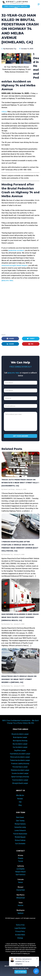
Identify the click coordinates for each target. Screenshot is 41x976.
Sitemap (20, 938)
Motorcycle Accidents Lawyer (20, 757)
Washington (20, 910)
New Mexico (20, 895)
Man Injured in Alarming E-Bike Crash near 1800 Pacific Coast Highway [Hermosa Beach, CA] (20, 617)
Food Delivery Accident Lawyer (20, 754)
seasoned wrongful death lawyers (14, 265)
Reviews (20, 799)
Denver (20, 882)
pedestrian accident (16, 250)
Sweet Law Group (9, 489)
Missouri (20, 887)
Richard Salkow (20, 840)
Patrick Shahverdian (20, 834)
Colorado (21, 879)
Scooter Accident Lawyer (20, 773)
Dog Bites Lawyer (20, 750)
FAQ (20, 802)
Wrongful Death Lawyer (20, 783)
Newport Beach (20, 872)
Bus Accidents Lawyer (20, 744)
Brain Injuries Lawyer (20, 737)
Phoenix (20, 858)
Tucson (20, 861)
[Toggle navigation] (39, 4)
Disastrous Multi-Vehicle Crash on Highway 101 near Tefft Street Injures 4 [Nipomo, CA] (18, 679)
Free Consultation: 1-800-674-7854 (16, 6)
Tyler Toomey (20, 820)
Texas (21, 902)
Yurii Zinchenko (20, 843)
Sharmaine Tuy (10, 48)
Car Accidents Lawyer (20, 747)
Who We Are (20, 795)
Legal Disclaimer (20, 928)
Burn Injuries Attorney (20, 740)
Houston (20, 905)
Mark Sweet (20, 817)
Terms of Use (20, 925)
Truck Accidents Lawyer (20, 780)
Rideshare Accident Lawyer (20, 770)
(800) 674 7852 (7, 280)
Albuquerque (20, 898)
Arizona (20, 855)
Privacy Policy (20, 931)
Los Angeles (21, 869)
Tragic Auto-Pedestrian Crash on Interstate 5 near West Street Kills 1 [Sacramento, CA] (20, 483)
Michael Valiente (20, 824)
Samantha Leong (20, 827)
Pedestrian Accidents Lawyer (20, 760)
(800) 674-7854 (13, 373)
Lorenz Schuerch (20, 830)
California (20, 866)
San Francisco (20, 874)
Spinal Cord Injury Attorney (20, 777)
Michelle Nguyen (20, 837)
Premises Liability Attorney (20, 763)
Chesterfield (20, 890)
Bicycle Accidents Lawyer (20, 734)
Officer (4, 112)
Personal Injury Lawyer (20, 767)
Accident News (20, 935)
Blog (20, 805)
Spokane (20, 913)
